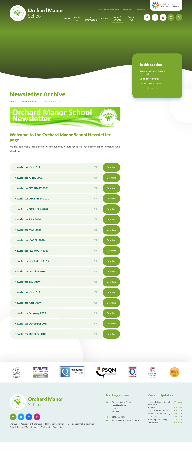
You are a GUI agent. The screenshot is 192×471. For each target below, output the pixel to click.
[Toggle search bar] (179, 17)
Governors (127, 9)
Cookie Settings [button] (75, 424)
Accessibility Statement (31, 424)
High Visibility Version (54, 424)
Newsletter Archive (52, 101)
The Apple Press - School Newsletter (165, 403)
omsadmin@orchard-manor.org (125, 420)
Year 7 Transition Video (165, 410)
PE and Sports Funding (165, 419)
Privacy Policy (88, 424)
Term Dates (165, 416)
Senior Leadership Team (108, 9)
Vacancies (141, 9)
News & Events (29, 101)
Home (13, 101)
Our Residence (165, 422)
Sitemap (13, 424)
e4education (57, 427)
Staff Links (165, 407)
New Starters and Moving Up (165, 413)
